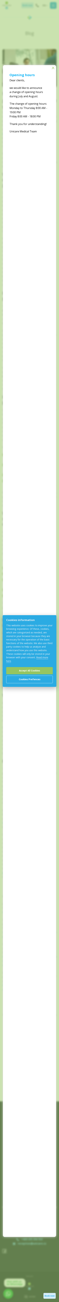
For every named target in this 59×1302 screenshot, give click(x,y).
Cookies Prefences (29, 679)
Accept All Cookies (29, 670)
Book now (50, 1295)
